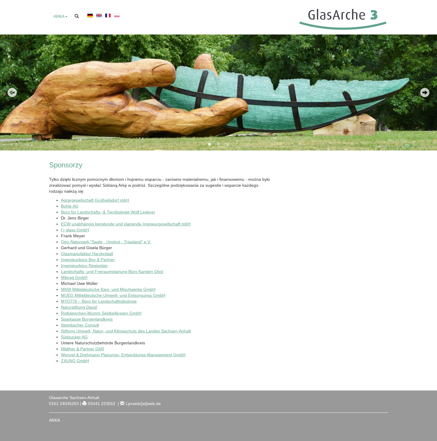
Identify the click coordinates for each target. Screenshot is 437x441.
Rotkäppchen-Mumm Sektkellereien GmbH (101, 313)
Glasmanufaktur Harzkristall (87, 253)
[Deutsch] (90, 18)
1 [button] (210, 144)
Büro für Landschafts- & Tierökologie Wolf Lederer (108, 212)
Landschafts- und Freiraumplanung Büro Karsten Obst (112, 271)
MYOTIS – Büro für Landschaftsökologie (99, 301)
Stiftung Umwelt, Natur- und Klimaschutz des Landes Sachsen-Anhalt (126, 331)
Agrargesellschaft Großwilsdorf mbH (95, 200)
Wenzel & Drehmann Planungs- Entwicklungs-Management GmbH (123, 354)
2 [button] (218, 144)
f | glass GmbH (75, 229)
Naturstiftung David (79, 307)
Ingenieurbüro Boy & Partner (88, 259)
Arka (54, 420)
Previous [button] (12, 92)
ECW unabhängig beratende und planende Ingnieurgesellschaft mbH (126, 224)
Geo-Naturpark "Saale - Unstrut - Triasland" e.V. (106, 241)
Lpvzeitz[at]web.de (143, 403)
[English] (99, 18)
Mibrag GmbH (74, 277)
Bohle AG (69, 206)
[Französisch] (108, 18)
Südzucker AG (74, 337)
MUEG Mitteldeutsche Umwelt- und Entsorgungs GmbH (113, 295)
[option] (218, 92)
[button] (60, 16)
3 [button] (227, 144)
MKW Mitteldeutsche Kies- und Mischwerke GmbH (108, 289)
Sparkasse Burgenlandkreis (87, 319)
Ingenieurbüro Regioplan (84, 265)
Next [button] (425, 92)
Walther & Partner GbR (82, 348)
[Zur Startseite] (341, 19)
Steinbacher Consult (80, 325)
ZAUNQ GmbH (75, 360)
